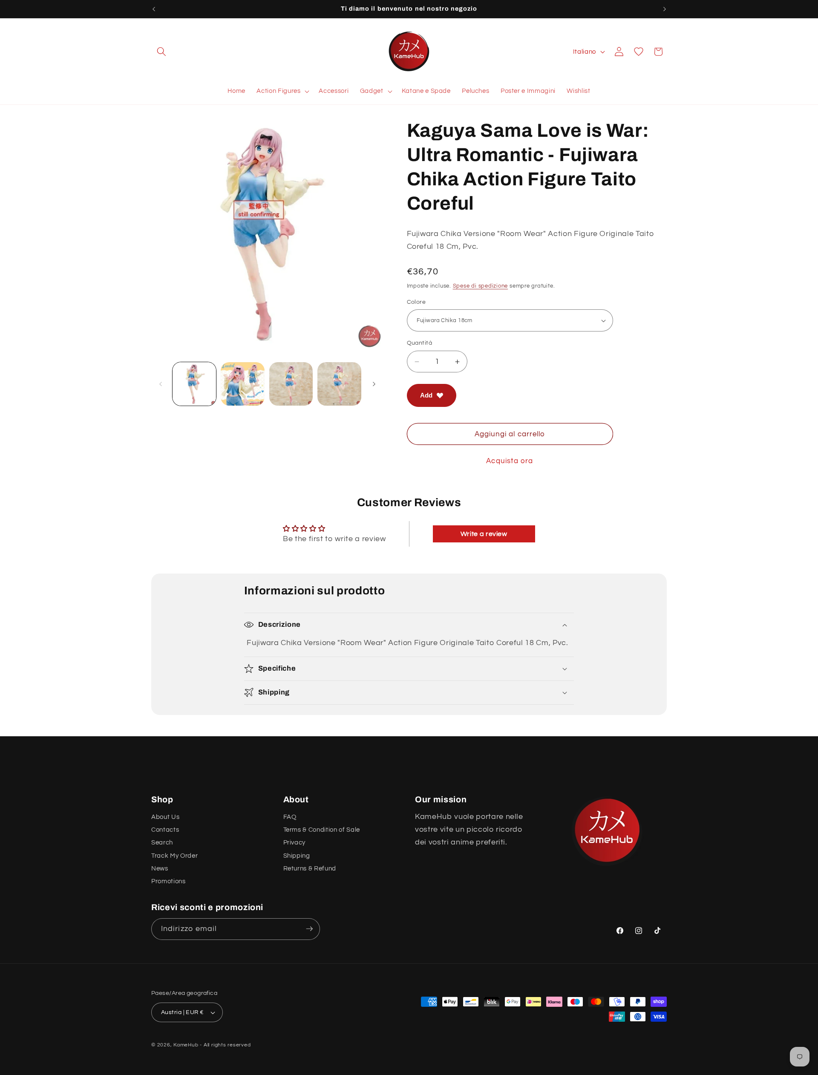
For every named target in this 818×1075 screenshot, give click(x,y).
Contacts (165, 829)
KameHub (185, 1045)
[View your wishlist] (639, 51)
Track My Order (174, 855)
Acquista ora (509, 460)
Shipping (296, 855)
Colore (416, 302)
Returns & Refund (310, 868)
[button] (161, 51)
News (159, 868)
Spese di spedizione (480, 286)
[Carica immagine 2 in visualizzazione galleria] (243, 384)
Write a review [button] (484, 533)
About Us (165, 816)
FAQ (290, 816)
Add (426, 395)
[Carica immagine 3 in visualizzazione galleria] (291, 384)
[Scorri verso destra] (374, 384)
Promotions (168, 881)
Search (162, 842)
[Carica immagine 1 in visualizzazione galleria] (194, 384)
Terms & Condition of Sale (321, 829)
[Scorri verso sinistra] (160, 384)
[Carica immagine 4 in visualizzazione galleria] (339, 384)
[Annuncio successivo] (664, 9)
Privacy (294, 842)
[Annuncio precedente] (153, 9)
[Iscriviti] (309, 929)
